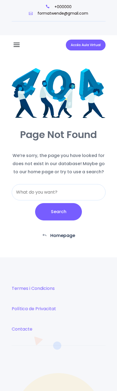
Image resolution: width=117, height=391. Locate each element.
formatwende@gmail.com (62, 13)
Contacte (22, 329)
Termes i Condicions (33, 288)
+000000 (62, 6)
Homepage (62, 235)
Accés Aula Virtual (86, 45)
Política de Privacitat (34, 309)
